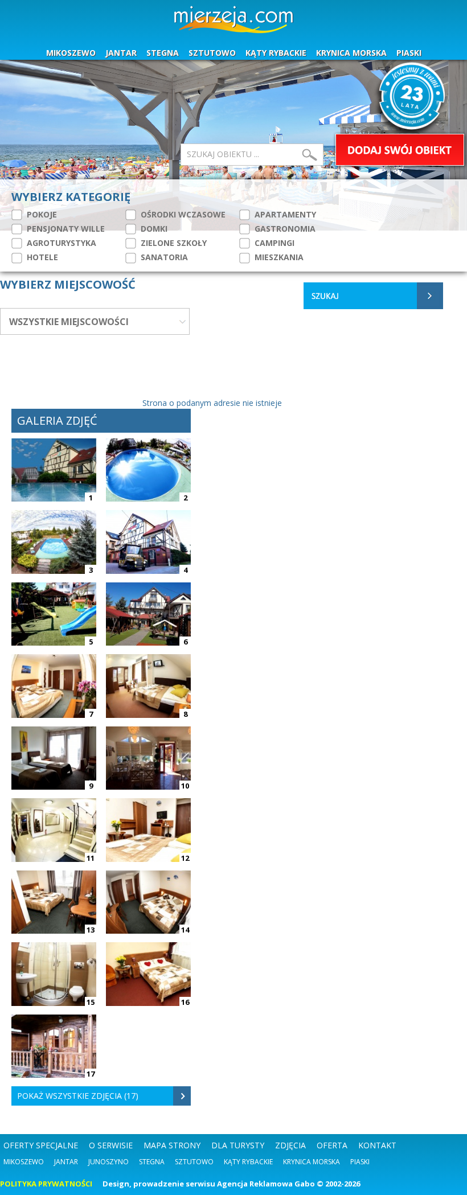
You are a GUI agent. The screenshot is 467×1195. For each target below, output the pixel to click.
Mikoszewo (23, 1162)
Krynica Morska (311, 1162)
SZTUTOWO (212, 52)
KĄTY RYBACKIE (275, 52)
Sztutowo (194, 1162)
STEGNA (162, 52)
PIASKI (408, 52)
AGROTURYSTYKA (60, 242)
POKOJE (40, 214)
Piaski (360, 1162)
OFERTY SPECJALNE (40, 1145)
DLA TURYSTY (237, 1145)
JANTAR (121, 52)
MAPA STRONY (172, 1145)
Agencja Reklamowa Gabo (266, 1183)
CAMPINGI (273, 242)
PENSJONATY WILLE (64, 228)
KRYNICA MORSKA (351, 52)
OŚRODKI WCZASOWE (182, 214)
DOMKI (152, 228)
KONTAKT (377, 1145)
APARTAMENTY (284, 214)
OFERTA (332, 1145)
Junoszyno (108, 1162)
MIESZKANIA (278, 257)
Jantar (66, 1162)
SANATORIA (163, 257)
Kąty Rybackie (248, 1162)
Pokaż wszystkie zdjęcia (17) (77, 1095)
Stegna (152, 1162)
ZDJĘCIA (290, 1145)
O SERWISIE (111, 1145)
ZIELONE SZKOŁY (172, 242)
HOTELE (41, 257)
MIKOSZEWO (71, 52)
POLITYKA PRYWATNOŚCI (46, 1183)
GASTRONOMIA (284, 228)
